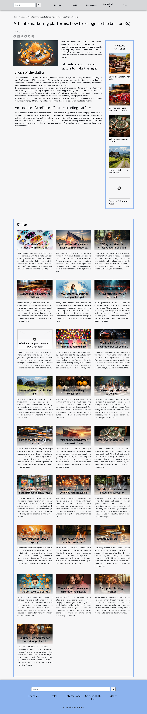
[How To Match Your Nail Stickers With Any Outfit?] (35, 240)
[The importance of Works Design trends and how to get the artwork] (35, 485)
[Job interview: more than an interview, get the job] (35, 633)
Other (125, 5)
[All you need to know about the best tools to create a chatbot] (35, 584)
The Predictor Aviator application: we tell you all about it (112, 346)
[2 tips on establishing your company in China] (73, 435)
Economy (58, 5)
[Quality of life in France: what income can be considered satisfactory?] (73, 240)
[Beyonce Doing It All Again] (119, 188)
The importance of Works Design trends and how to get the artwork (35, 492)
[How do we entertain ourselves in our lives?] (73, 534)
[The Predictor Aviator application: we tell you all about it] (112, 339)
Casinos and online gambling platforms (118, 109)
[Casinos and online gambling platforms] (119, 94)
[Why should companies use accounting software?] (112, 485)
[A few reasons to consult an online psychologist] (73, 289)
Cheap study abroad (107, 538)
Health (74, 5)
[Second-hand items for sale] (119, 63)
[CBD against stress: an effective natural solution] (112, 240)
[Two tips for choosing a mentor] (112, 584)
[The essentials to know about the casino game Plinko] (73, 339)
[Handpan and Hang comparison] (73, 386)
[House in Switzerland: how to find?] (119, 157)
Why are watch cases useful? (111, 439)
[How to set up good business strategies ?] (112, 386)
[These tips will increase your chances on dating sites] (73, 584)
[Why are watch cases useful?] (119, 126)
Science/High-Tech (108, 5)
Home (15, 17)
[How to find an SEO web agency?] (35, 534)
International (91, 5)
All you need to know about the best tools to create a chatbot (35, 591)
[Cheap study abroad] (112, 534)
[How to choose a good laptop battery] (35, 435)
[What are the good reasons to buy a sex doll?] (35, 339)
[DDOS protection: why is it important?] (112, 289)
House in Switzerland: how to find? (119, 171)
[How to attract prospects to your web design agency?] (73, 485)
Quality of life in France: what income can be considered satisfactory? (73, 247)
